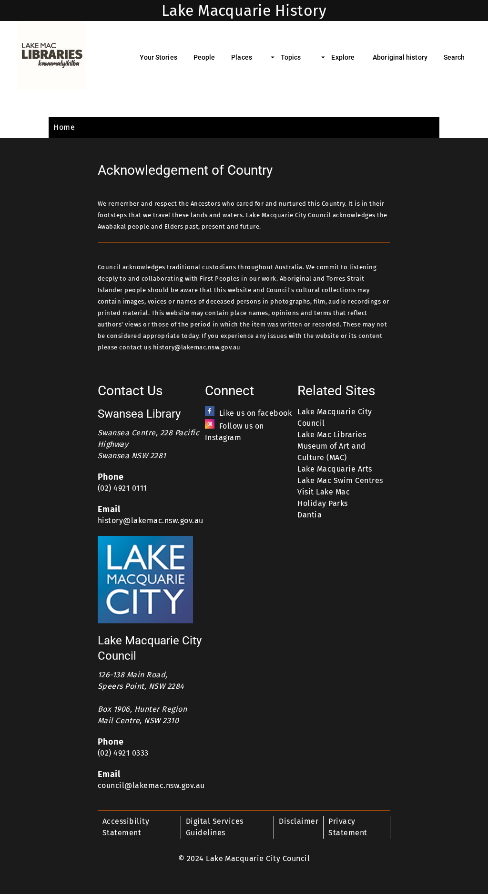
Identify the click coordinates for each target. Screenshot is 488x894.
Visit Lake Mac (323, 491)
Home (64, 127)
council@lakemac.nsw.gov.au (151, 785)
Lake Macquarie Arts (334, 468)
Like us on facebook (255, 413)
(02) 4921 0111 (122, 488)
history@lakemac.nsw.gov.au (150, 520)
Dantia (309, 514)
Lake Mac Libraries (331, 434)
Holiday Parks (322, 503)
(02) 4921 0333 (123, 752)
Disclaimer (298, 821)
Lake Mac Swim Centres (340, 480)
